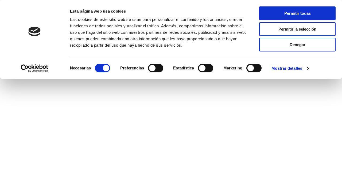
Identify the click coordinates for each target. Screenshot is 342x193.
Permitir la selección (297, 29)
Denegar (297, 44)
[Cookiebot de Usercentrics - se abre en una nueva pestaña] (34, 68)
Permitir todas (297, 13)
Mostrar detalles (286, 68)
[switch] (155, 68)
